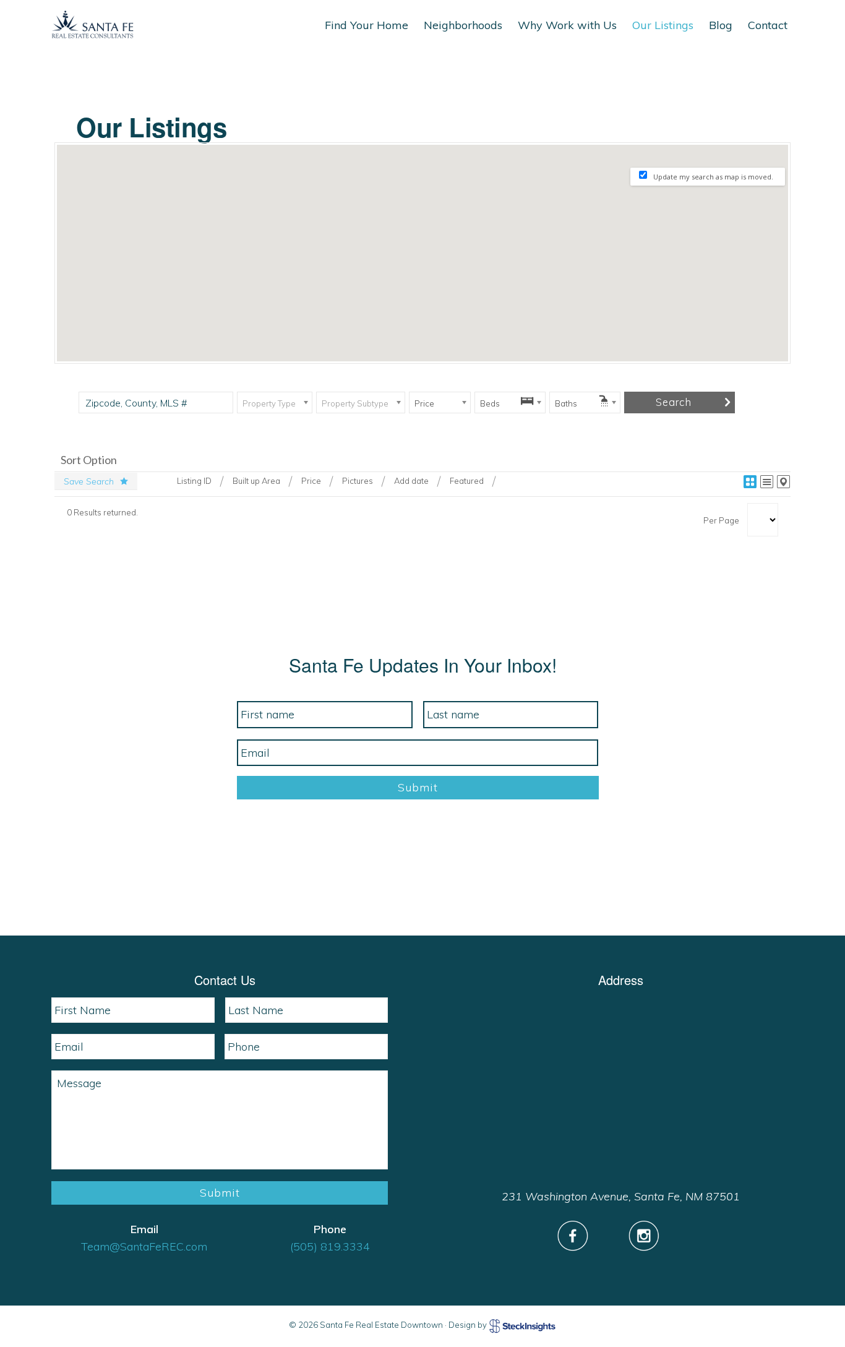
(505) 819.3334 (330, 1246)
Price (311, 481)
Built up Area (256, 481)
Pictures (357, 481)
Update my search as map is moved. (713, 176)
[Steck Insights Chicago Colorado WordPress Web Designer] (523, 1325)
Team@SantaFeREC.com (144, 1246)
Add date (411, 481)
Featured (467, 481)
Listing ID (194, 481)
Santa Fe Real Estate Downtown (92, 24)
